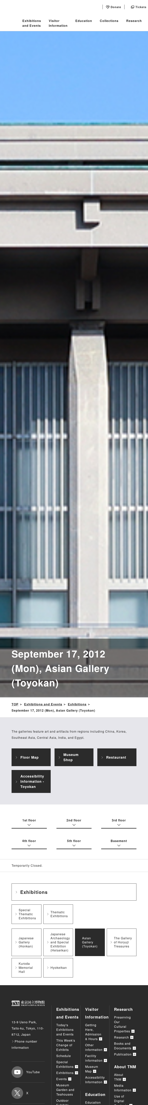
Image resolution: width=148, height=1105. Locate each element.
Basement (119, 841)
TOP (15, 704)
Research (134, 20)
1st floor (29, 820)
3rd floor (119, 820)
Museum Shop (71, 757)
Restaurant (116, 757)
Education (83, 20)
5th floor (74, 841)
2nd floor (73, 820)
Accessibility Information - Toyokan (32, 781)
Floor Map (29, 757)
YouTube (33, 1072)
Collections (109, 20)
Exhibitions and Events (31, 23)
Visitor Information (58, 23)
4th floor (29, 841)
